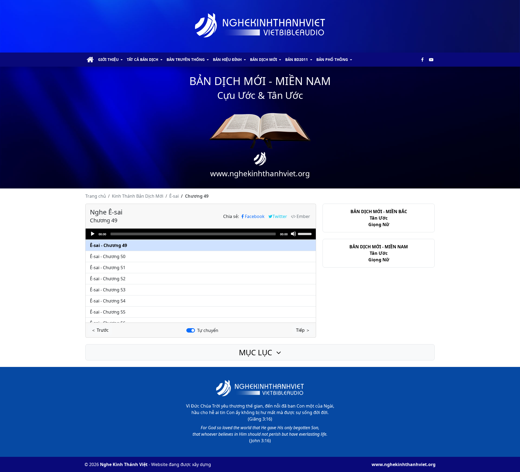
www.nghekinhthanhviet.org (403, 464)
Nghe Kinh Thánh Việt (124, 464)
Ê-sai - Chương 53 (107, 290)
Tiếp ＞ (303, 330)
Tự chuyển (207, 330)
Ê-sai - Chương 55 (107, 312)
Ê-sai (174, 196)
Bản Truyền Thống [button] (186, 59)
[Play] (92, 233)
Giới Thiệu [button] (108, 59)
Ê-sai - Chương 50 (107, 256)
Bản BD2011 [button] (296, 59)
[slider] (305, 233)
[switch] (190, 330)
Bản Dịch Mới (137, 196)
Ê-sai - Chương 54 (107, 301)
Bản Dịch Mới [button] (263, 59)
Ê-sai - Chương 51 (107, 268)
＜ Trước (100, 330)
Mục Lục (256, 352)
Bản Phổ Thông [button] (332, 59)
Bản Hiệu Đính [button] (227, 59)
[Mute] (293, 233)
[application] (201, 234)
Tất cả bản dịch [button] (142, 59)
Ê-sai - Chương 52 (107, 279)
